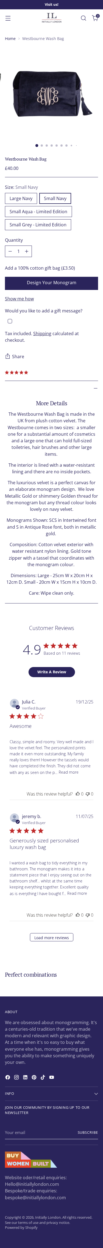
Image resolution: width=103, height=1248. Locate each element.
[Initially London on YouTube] (52, 1078)
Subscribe (88, 1132)
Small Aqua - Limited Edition (38, 212)
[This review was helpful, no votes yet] (78, 794)
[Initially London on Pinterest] (34, 1078)
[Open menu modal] (7, 18)
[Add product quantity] (27, 251)
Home (10, 38)
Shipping (42, 333)
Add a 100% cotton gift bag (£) (40, 268)
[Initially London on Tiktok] (43, 1078)
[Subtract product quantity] (10, 251)
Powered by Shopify (21, 1227)
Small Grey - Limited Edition (38, 225)
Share (18, 357)
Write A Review (51, 671)
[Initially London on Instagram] (17, 1078)
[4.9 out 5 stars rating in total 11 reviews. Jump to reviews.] (17, 372)
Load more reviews (51, 937)
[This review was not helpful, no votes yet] (88, 794)
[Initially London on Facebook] (8, 1078)
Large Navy (21, 198)
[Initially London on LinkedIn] (26, 1078)
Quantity (14, 240)
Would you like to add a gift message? (43, 311)
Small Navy (55, 198)
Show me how (19, 299)
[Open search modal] (83, 18)
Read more (69, 772)
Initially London (48, 1217)
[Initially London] (51, 18)
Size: (21, 187)
